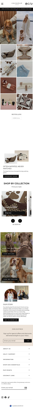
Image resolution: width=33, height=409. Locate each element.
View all (16, 118)
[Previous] (13, 221)
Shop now (8, 213)
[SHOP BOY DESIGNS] (16, 270)
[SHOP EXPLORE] (16, 245)
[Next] (20, 221)
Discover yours (11, 176)
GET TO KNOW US (11, 319)
